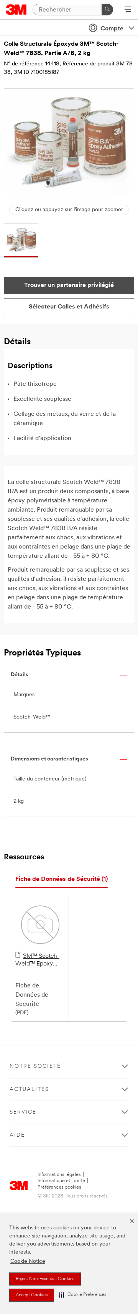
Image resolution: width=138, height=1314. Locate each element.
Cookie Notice (27, 1261)
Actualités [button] (29, 1089)
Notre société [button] (35, 1066)
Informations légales (59, 1174)
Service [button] (23, 1112)
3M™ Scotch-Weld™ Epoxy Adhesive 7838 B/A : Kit (37, 960)
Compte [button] (112, 29)
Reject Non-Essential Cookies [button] (45, 1279)
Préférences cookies (59, 1187)
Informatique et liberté (61, 1180)
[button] (82, 1295)
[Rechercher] (107, 9)
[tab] (61, 879)
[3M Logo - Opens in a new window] (16, 9)
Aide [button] (17, 1135)
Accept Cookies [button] (32, 1295)
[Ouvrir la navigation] (128, 10)
